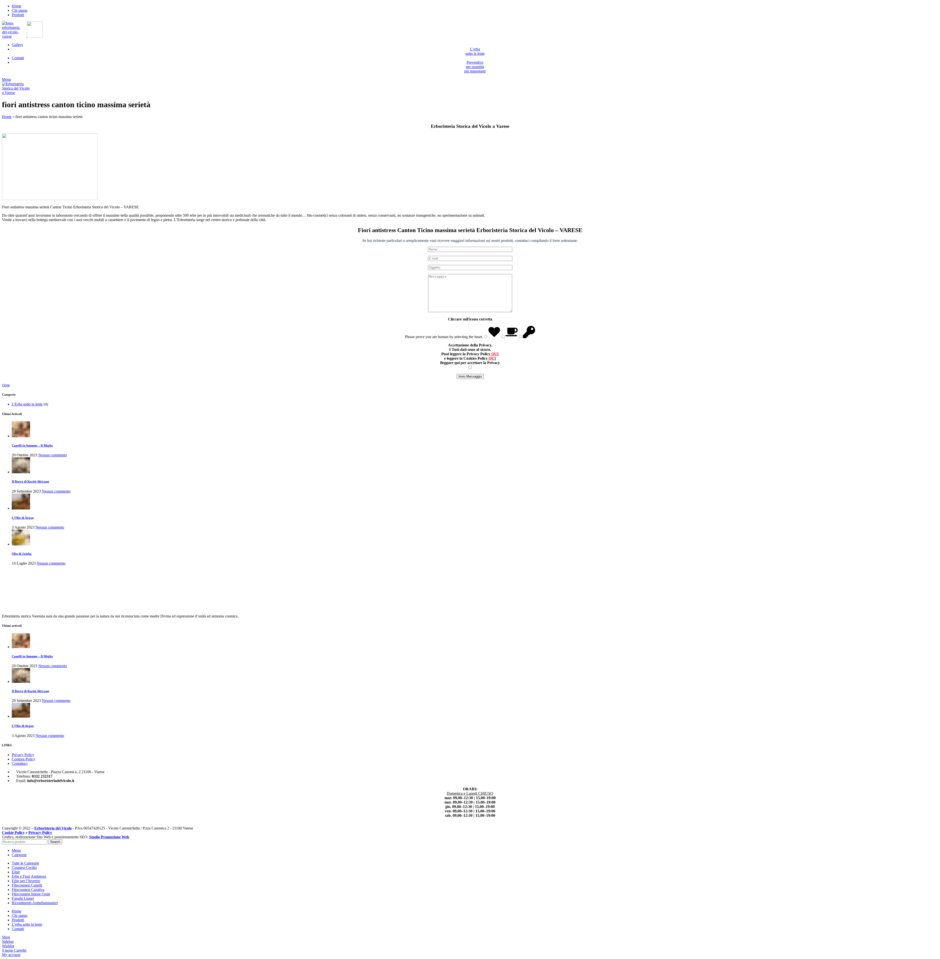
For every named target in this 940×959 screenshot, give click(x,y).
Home (7, 117)
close (6, 385)
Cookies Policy (23, 759)
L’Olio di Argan (23, 518)
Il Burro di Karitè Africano (30, 481)
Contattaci (19, 763)
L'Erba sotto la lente (27, 404)
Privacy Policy (23, 755)
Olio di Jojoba (22, 554)
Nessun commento (52, 455)
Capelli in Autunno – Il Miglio (32, 445)
